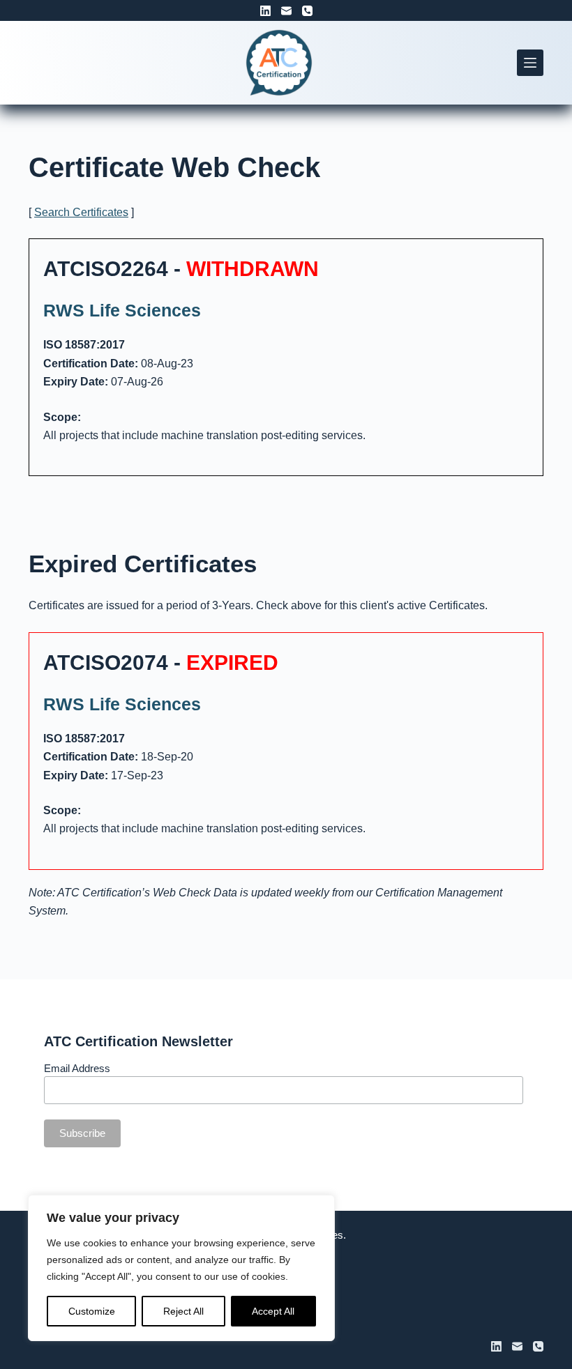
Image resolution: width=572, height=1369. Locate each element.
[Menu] (530, 62)
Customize (91, 1311)
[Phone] (307, 11)
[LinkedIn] (265, 11)
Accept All (273, 1311)
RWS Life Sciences (122, 310)
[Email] (286, 11)
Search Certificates (81, 212)
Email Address (77, 1068)
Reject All (183, 1311)
